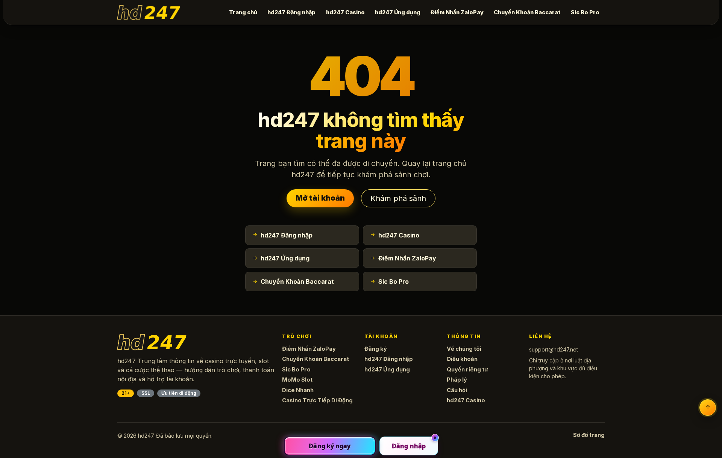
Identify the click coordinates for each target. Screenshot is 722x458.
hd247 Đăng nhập (291, 12)
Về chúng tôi (464, 348)
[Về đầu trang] (707, 407)
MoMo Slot (297, 379)
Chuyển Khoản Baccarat (527, 12)
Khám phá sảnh (398, 198)
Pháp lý (457, 379)
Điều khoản (462, 359)
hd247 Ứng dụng (397, 12)
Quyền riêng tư (467, 369)
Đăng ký (375, 348)
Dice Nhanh (298, 390)
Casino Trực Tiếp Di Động (317, 400)
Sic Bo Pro (585, 12)
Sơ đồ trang (589, 435)
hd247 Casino (345, 12)
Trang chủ (243, 12)
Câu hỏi (457, 390)
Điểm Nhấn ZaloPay (457, 12)
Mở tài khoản (320, 197)
